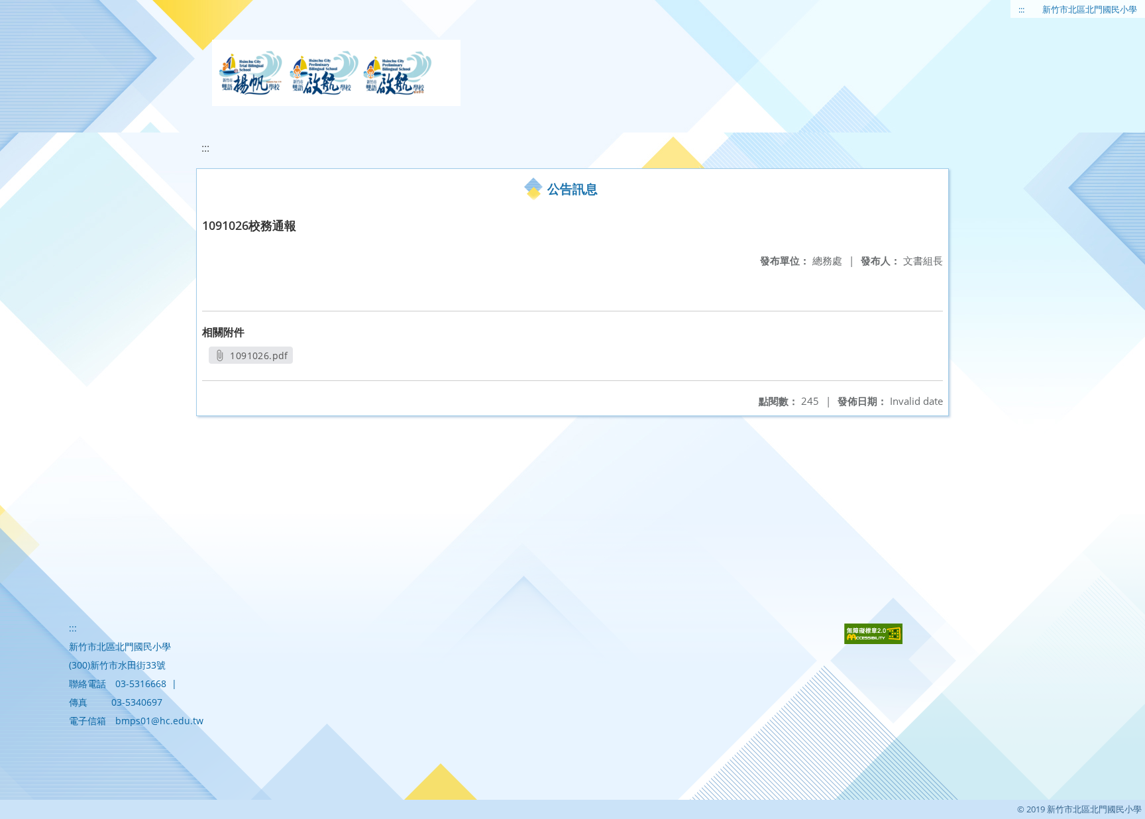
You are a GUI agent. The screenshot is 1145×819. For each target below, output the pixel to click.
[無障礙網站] (873, 640)
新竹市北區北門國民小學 (1089, 9)
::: (1021, 9)
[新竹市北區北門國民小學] (336, 73)
